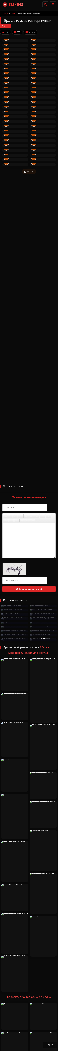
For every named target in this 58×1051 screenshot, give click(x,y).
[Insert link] (48, 516)
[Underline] (15, 516)
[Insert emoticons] (42, 516)
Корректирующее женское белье (29, 996)
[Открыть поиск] (45, 4)
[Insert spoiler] (32, 520)
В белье (5, 26)
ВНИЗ (53, 1045)
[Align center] (31, 516)
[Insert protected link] (5, 520)
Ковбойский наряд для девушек (29, 652)
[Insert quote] (22, 520)
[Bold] (5, 516)
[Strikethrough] (20, 516)
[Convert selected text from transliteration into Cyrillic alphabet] (27, 520)
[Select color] (11, 520)
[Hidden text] (17, 520)
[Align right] (36, 516)
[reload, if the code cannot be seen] (29, 569)
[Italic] (10, 516)
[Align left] (26, 516)
